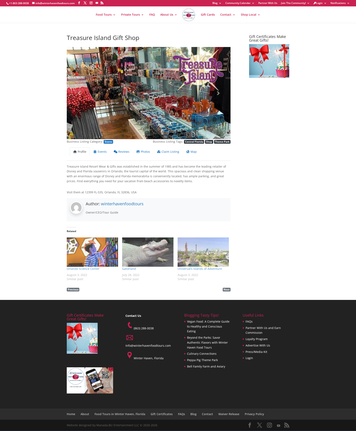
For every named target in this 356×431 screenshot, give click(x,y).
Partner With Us (267, 3)
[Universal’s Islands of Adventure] (203, 252)
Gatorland (129, 269)
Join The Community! (293, 3)
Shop (209, 141)
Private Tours (130, 14)
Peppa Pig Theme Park (202, 360)
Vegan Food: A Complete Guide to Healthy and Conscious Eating (208, 326)
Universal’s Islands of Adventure (200, 269)
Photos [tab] (145, 152)
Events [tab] (102, 152)
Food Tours (104, 14)
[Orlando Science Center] (92, 252)
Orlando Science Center (83, 269)
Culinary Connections (202, 354)
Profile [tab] (82, 152)
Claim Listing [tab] (170, 152)
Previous (73, 289)
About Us (166, 14)
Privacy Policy (254, 414)
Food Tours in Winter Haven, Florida (120, 414)
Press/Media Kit (256, 352)
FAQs (249, 321)
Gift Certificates (162, 414)
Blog (215, 3)
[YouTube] (97, 3)
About (85, 414)
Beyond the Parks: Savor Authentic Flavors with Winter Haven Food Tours (207, 342)
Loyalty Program (257, 339)
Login (319, 3)
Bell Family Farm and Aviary (206, 366)
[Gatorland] (147, 252)
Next (227, 289)
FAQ (152, 14)
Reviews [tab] (123, 152)
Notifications (338, 3)
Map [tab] (194, 152)
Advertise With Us (258, 345)
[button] (79, 93)
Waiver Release (228, 414)
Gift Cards (208, 14)
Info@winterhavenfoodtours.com (148, 346)
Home (71, 414)
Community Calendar (238, 3)
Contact (225, 14)
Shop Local (248, 14)
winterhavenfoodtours (122, 204)
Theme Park (222, 141)
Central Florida (194, 141)
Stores (108, 141)
